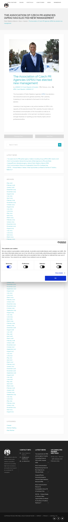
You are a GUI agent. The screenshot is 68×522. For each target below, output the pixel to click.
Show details (59, 273)
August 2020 (10, 291)
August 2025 (10, 194)
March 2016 (10, 386)
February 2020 (11, 299)
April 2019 (9, 319)
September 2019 (11, 310)
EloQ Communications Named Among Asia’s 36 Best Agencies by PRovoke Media (29, 161)
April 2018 (10, 336)
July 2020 (9, 293)
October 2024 (11, 204)
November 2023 (11, 226)
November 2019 (11, 306)
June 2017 (9, 355)
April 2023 (10, 235)
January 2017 (10, 366)
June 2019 (10, 317)
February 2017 (11, 364)
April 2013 (9, 409)
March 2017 (10, 362)
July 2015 (9, 396)
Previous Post (18, 136)
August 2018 (10, 329)
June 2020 (10, 295)
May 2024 (9, 213)
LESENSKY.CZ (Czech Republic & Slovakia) (26, 87)
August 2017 (10, 351)
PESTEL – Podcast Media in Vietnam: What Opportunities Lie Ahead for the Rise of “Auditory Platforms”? (41, 498)
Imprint (38, 516)
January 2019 (10, 325)
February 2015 (11, 403)
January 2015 (10, 405)
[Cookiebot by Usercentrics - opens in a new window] (59, 242)
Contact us (53, 516)
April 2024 (10, 215)
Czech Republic (21, 89)
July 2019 (9, 314)
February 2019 (11, 323)
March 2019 (10, 321)
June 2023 (10, 232)
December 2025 (11, 189)
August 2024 (10, 207)
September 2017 (11, 349)
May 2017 (9, 358)
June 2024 (10, 211)
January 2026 (10, 187)
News (49, 2)
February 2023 (11, 239)
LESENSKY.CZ (29, 89)
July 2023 (9, 230)
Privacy (45, 516)
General (9, 425)
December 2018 (11, 327)
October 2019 (10, 308)
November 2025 (11, 191)
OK (55, 278)
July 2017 (9, 353)
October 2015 (10, 392)
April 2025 (10, 198)
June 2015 (9, 399)
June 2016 (10, 379)
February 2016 (11, 388)
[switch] (25, 267)
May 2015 (9, 401)
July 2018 (9, 332)
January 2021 (10, 282)
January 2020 (10, 301)
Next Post (50, 136)
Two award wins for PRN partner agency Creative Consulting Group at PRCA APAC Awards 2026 (33, 159)
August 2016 (10, 375)
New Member (10, 430)
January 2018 (10, 342)
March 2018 (10, 338)
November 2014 (11, 407)
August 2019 (10, 312)
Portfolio (30, 2)
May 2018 (9, 334)
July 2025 (9, 196)
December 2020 (11, 284)
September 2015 (11, 394)
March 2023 (10, 237)
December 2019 (11, 304)
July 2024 (9, 209)
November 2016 (11, 370)
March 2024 (10, 217)
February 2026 (11, 185)
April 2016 (10, 383)
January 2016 (10, 390)
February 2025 (11, 200)
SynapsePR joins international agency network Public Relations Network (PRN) (28, 163)
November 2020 (11, 286)
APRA (14, 89)
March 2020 (10, 297)
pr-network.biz (26, 461)
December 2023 (11, 224)
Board (21, 2)
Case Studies (40, 2)
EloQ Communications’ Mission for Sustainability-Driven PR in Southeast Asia (27, 165)
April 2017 (9, 360)
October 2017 (10, 347)
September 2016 (11, 373)
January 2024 (10, 222)
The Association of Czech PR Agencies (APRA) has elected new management (32, 80)
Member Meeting (11, 428)
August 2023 (10, 228)
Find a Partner (11, 2)
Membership (57, 2)
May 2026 (9, 183)
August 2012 (10, 411)
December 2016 (11, 368)
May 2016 (9, 381)
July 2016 (9, 377)
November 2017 (11, 345)
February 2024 (11, 219)
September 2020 (11, 289)
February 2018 (11, 340)
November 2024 (11, 202)
